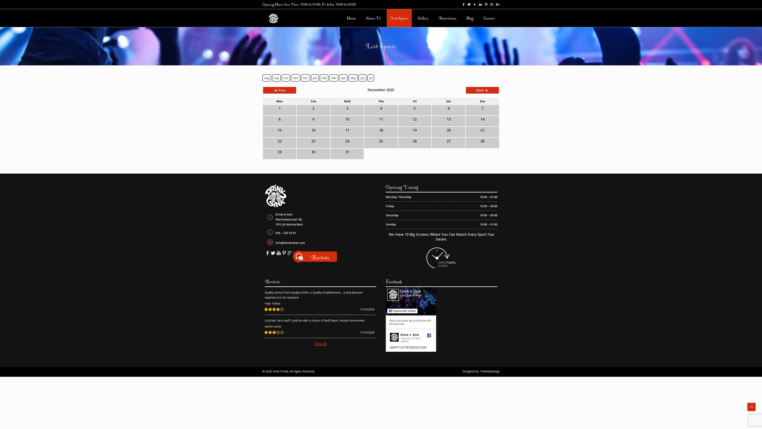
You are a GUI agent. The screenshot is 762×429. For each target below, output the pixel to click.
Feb (324, 78)
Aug (266, 78)
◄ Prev (280, 90)
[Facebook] (463, 4)
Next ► (482, 90)
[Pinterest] (486, 4)
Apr (343, 78)
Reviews (320, 257)
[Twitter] (469, 4)
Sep (276, 78)
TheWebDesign (490, 371)
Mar (333, 78)
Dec (305, 78)
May (353, 78)
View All (320, 343)
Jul (370, 78)
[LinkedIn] (480, 4)
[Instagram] (492, 4)
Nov (295, 78)
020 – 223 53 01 (285, 233)
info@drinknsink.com (290, 243)
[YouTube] (475, 4)
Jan (315, 78)
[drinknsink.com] (273, 18)
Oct (286, 78)
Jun (363, 78)
